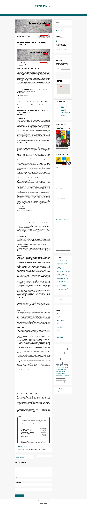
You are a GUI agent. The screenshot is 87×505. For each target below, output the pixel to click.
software (57, 377)
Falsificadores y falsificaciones (44, 455)
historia (63, 367)
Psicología (38, 46)
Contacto (58, 319)
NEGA (62, 369)
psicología (45, 449)
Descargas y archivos (22, 446)
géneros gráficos (58, 367)
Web (15, 487)
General (58, 323)
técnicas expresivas (59, 379)
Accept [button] (41, 503)
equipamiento (58, 359)
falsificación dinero (59, 363)
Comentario (17, 465)
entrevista (64, 357)
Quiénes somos (59, 327)
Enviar (59, 81)
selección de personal (59, 375)
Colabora (58, 316)
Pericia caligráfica (60, 337)
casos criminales (64, 348)
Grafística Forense (27, 46)
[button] (61, 87)
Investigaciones (59, 324)
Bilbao (58, 313)
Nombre (16, 477)
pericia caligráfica (58, 371)
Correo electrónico (18, 482)
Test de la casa (64, 115)
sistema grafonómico (67, 375)
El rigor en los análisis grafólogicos (65, 110)
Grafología (34, 46)
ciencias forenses (58, 352)
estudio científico (33, 449)
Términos (64, 379)
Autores (58, 311)
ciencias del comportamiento (60, 350)
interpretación (58, 369)
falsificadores (65, 363)
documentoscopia (58, 357)
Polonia (41, 449)
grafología (38, 449)
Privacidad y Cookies (60, 326)
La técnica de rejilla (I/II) (65, 112)
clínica (24, 449)
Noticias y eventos (60, 336)
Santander (58, 328)
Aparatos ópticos (58, 348)
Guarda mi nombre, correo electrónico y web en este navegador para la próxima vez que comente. (33, 491)
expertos (63, 361)
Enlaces (58, 321)
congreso (66, 352)
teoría (61, 377)
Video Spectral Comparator (60, 381)
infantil (66, 367)
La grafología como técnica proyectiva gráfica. (65, 106)
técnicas (64, 377)
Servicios (58, 330)
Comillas (58, 317)
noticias (65, 369)
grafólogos (65, 365)
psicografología (58, 373)
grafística (61, 365)
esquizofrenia (27, 449)
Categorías (58, 314)
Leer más (45, 503)
